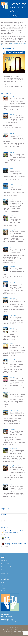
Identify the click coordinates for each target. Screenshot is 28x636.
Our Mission (4, 560)
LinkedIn (3, 591)
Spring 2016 (12, 266)
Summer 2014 (13, 315)
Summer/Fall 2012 (14, 410)
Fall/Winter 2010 (13, 485)
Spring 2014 (12, 328)
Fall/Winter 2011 (13, 448)
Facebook (3, 582)
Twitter (3, 585)
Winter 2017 (12, 247)
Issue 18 (11, 200)
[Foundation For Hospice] (14, 5)
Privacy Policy (4, 573)
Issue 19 (11, 184)
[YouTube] (15, 627)
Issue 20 (12, 168)
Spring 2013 (12, 377)
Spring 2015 (12, 298)
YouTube (3, 588)
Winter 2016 (12, 282)
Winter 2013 (12, 393)
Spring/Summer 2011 (14, 466)
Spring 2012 (12, 429)
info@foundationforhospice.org (12, 621)
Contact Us (3, 570)
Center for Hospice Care (7, 567)
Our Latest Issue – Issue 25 (9, 48)
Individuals (4, 512)
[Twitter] (13, 627)
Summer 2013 (13, 359)
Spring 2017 (12, 230)
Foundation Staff (5, 563)
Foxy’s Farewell (8, 538)
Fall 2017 (11, 216)
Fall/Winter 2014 (13, 344)
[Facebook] (10, 627)
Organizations (4, 514)
